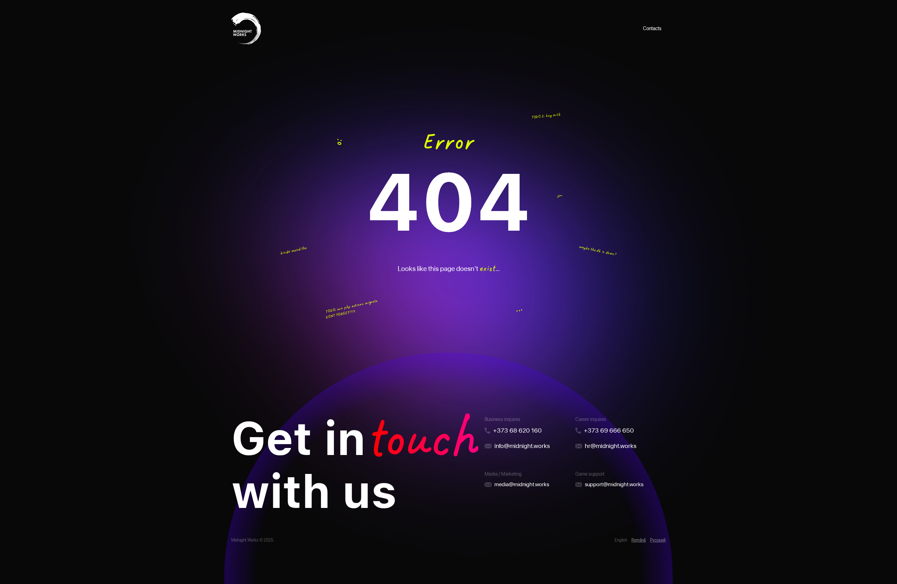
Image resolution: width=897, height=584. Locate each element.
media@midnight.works (521, 484)
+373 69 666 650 (609, 430)
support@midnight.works (614, 484)
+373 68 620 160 (517, 430)
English (621, 540)
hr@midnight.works (610, 445)
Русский (658, 540)
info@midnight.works (522, 445)
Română (638, 540)
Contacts (652, 28)
